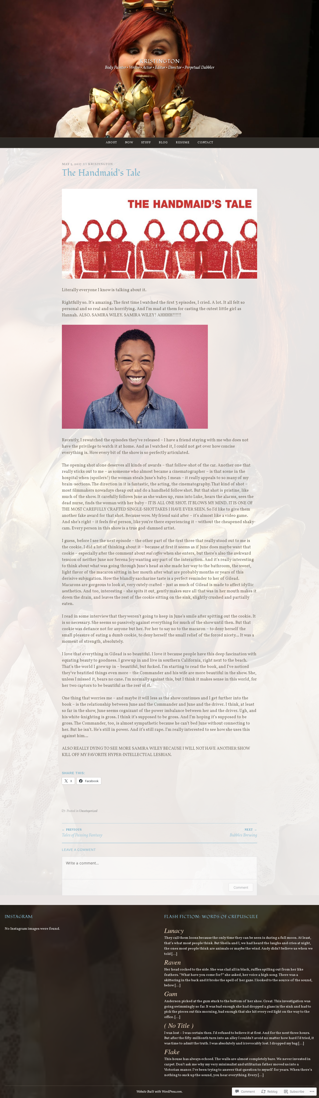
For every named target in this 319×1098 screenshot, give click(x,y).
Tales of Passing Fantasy (82, 833)
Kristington (159, 61)
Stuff (146, 143)
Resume (183, 143)
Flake (172, 1051)
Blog (163, 143)
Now (129, 143)
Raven (172, 962)
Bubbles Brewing (243, 833)
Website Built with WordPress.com (159, 1091)
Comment (241, 887)
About (111, 143)
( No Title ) (179, 1025)
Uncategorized (88, 811)
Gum (170, 993)
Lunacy (174, 930)
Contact (205, 143)
